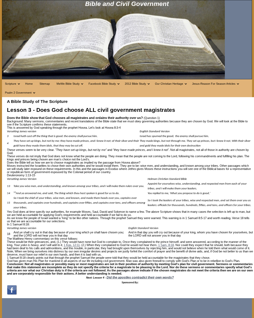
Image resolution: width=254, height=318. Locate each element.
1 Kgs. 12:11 (72, 245)
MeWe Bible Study (68, 83)
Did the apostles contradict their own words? (140, 277)
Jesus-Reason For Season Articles (213, 83)
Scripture (10, 83)
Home (29, 83)
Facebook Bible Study (102, 83)
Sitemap (44, 83)
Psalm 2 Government (18, 92)
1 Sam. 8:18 (166, 245)
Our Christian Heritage (169, 83)
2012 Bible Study (135, 83)
